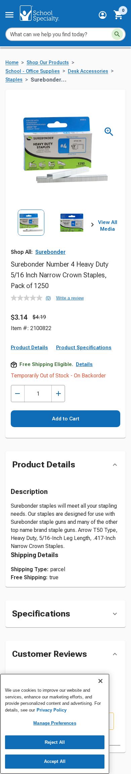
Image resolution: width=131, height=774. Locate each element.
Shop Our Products (48, 62)
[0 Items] (118, 14)
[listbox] (51, 234)
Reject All (55, 742)
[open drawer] (9, 15)
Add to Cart (65, 419)
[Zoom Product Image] (109, 132)
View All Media (107, 225)
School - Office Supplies (32, 71)
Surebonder (50, 252)
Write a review (70, 298)
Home (11, 62)
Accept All (55, 761)
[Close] (100, 681)
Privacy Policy (52, 710)
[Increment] (58, 393)
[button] (102, 14)
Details (84, 364)
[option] (31, 234)
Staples (14, 80)
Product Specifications (84, 348)
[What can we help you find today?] (117, 34)
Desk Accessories (88, 71)
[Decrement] (18, 393)
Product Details (29, 348)
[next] (92, 226)
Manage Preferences (54, 723)
